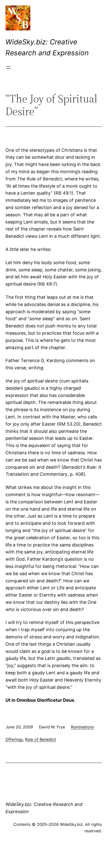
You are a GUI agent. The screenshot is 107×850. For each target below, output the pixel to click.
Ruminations (82, 726)
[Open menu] (8, 68)
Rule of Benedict (40, 739)
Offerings (14, 739)
